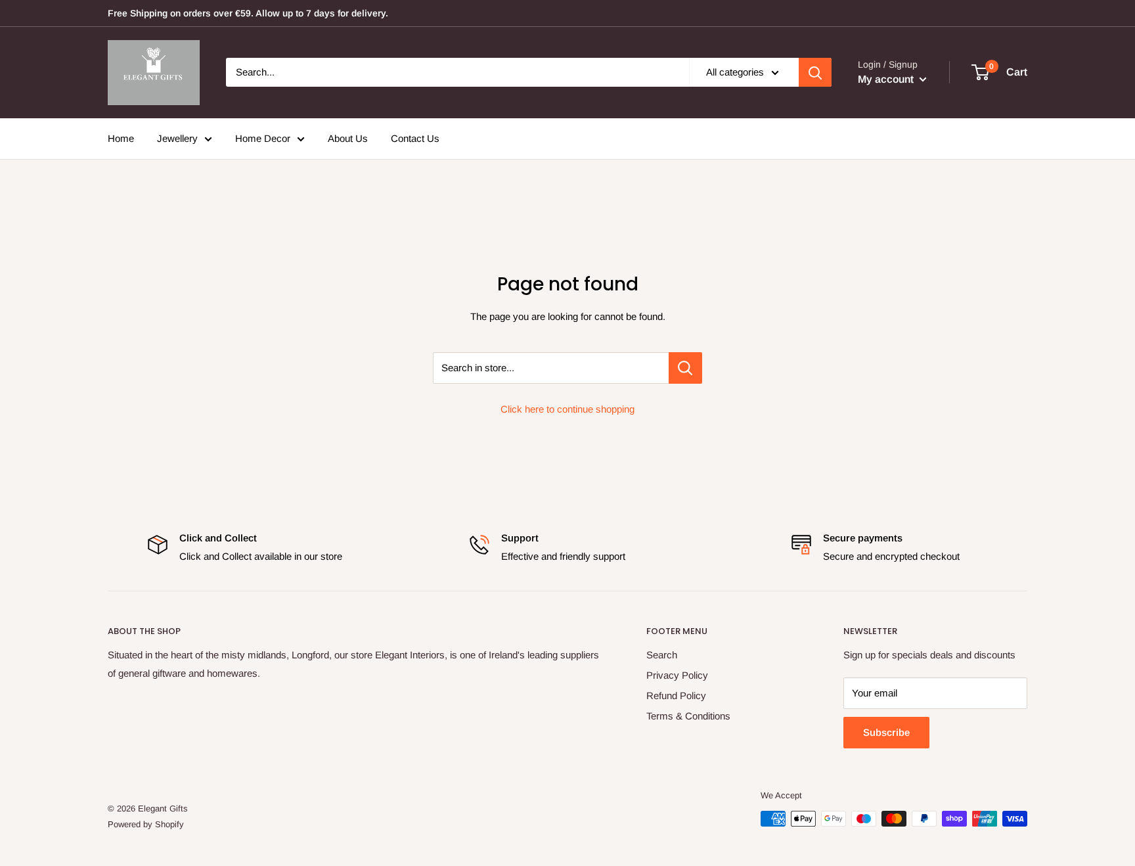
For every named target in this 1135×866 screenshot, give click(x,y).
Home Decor (262, 138)
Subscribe (886, 732)
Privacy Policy (677, 675)
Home (121, 138)
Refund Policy (676, 695)
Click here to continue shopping (567, 409)
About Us (348, 138)
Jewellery (177, 138)
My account (887, 79)
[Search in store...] (685, 368)
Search (661, 654)
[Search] (815, 72)
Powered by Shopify (146, 824)
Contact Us (415, 138)
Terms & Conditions (688, 715)
